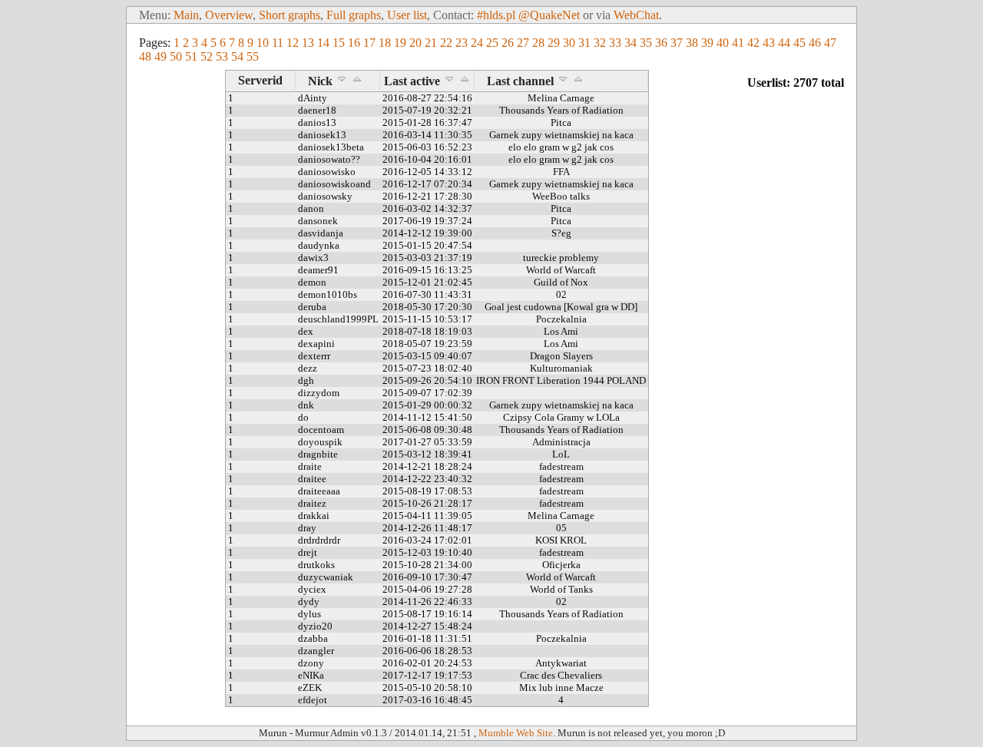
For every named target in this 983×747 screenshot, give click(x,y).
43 (769, 42)
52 (206, 56)
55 (253, 56)
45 (799, 42)
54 (237, 56)
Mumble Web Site (515, 733)
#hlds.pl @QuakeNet (528, 14)
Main (186, 14)
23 (461, 42)
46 (815, 42)
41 (738, 42)
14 (323, 42)
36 (661, 42)
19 (400, 42)
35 (646, 42)
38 (692, 42)
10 (263, 42)
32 (600, 42)
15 (339, 42)
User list (407, 14)
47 (830, 42)
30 (569, 42)
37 (676, 42)
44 (784, 42)
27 (523, 42)
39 (707, 42)
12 (292, 42)
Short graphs (289, 14)
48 (145, 56)
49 (160, 56)
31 (584, 42)
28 (538, 42)
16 (354, 42)
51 (191, 56)
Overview (229, 14)
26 (507, 42)
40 (723, 42)
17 (369, 42)
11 (277, 42)
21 (431, 42)
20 (415, 42)
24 (477, 42)
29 (554, 42)
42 (753, 42)
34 (630, 42)
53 (222, 56)
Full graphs (353, 14)
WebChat (636, 14)
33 (615, 42)
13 (308, 42)
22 (446, 42)
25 (492, 42)
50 (176, 56)
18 (385, 42)
